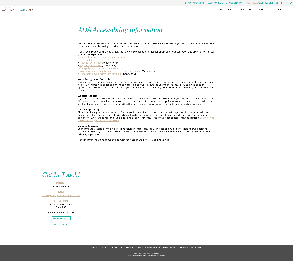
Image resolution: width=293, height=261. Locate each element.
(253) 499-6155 (61, 186)
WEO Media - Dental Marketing (142, 247)
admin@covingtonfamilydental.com (61, 195)
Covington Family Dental (119, 247)
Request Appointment (61, 218)
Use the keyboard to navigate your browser (102, 57)
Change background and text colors (98, 68)
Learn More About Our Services (61, 225)
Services (232, 9)
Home (220, 9)
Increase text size (88, 59)
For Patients (263, 9)
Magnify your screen (90, 62)
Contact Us (281, 9)
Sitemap (198, 247)
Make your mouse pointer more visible (100, 73)
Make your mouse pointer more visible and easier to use (109, 70)
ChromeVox (84, 101)
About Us (246, 9)
